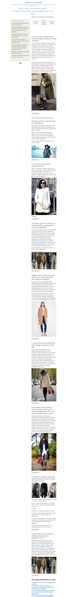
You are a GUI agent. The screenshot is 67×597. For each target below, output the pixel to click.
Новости (27, 8)
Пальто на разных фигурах (44, 22)
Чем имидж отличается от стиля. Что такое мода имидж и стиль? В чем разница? (20, 35)
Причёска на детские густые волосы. (41, 585)
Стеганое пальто (36, 22)
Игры (51, 11)
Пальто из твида (52, 22)
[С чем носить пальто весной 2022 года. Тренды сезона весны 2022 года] (44, 384)
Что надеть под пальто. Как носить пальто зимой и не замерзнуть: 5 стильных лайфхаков (43, 225)
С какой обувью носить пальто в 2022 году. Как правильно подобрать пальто (43, 536)
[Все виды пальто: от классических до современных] (44, 151)
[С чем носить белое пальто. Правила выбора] (44, 196)
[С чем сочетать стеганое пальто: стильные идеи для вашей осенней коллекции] (44, 91)
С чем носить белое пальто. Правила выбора (41, 165)
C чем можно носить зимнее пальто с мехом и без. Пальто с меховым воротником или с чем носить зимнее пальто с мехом (43, 410)
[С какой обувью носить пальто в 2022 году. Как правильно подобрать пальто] (44, 565)
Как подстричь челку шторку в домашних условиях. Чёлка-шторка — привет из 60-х (20, 41)
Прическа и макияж (33, 2)
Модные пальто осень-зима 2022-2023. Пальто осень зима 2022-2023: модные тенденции (43, 277)
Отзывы (32, 14)
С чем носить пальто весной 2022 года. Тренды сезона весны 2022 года (43, 345)
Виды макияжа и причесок (39, 8)
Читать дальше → (35, 113)
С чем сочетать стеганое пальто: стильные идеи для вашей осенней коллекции (44, 39)
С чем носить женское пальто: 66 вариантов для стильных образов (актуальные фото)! (43, 479)
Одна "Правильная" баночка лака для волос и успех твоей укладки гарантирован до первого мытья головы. (43, 591)
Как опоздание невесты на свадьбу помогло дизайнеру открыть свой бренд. (43, 587)
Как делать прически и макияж (21, 11)
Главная (21, 8)
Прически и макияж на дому (40, 11)
